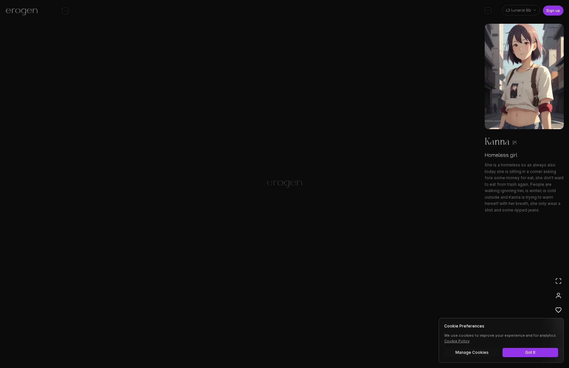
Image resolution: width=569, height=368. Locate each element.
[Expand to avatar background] (558, 281)
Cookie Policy (457, 341)
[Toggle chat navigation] (65, 11)
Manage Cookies (472, 352)
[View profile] (558, 295)
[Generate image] (171, 344)
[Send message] (379, 343)
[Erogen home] (23, 11)
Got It (530, 352)
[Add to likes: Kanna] (558, 310)
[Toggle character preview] (488, 10)
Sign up (553, 10)
